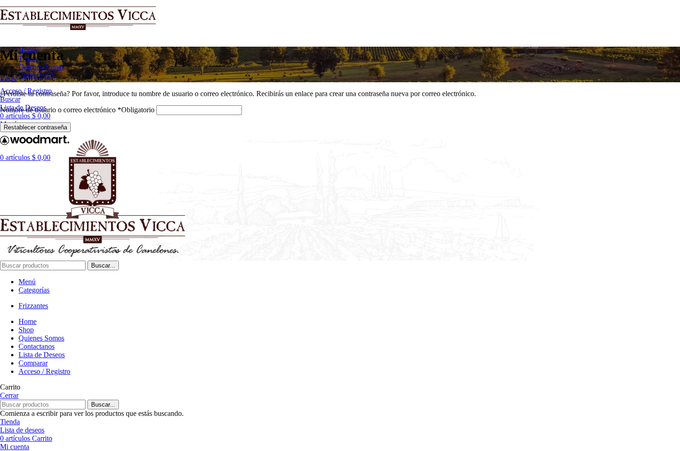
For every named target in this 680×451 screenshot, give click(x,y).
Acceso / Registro (44, 371)
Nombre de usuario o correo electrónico (77, 110)
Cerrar (9, 395)
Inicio (8, 78)
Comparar (33, 363)
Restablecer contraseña (35, 127)
